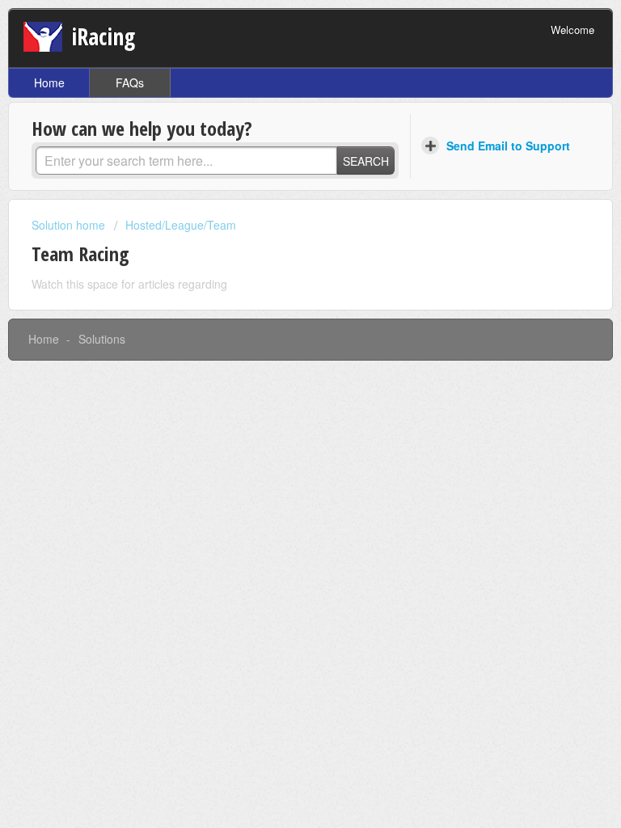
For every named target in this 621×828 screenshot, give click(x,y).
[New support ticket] (498, 146)
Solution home (70, 225)
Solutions (101, 339)
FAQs (130, 82)
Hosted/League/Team (180, 225)
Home (49, 82)
